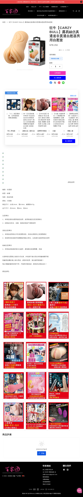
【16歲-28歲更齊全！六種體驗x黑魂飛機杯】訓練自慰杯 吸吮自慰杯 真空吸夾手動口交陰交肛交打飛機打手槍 (59, 120)
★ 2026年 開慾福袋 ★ (49, 472)
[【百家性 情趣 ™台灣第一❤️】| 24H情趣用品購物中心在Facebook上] (64, 470)
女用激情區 (63, 6)
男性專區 (30, 11)
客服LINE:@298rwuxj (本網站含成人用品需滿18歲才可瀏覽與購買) (41, 493)
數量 (51, 63)
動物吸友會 (55, 6)
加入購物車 (68, 141)
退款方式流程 (46, 484)
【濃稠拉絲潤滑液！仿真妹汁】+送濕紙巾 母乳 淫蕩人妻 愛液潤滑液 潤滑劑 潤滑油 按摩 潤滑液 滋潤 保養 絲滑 (74, 120)
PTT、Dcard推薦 (44, 6)
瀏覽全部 (73, 96)
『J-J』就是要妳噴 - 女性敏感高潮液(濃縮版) (14, 116)
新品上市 (33, 6)
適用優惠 (52, 54)
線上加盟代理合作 (48, 469)
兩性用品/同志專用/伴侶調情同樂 (46, 11)
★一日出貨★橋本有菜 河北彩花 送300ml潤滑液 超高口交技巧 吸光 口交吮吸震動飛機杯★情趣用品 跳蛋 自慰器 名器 (29, 121)
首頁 (27, 6)
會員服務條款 (46, 481)
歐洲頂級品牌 (52, 15)
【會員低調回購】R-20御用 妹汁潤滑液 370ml (15, 492)
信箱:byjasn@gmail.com (50, 474)
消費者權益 (46, 479)
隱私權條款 (46, 477)
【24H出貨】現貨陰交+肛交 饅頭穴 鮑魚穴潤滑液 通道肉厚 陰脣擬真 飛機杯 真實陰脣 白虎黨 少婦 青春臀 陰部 (44, 120)
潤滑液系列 (62, 11)
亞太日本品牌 (40, 15)
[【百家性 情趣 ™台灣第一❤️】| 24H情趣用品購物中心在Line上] (67, 470)
